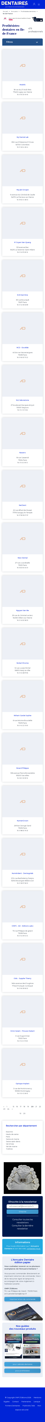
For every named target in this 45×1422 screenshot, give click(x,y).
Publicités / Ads (29, 1406)
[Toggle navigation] (39, 4)
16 (17, 1107)
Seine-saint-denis (13, 1141)
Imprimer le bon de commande (22, 1299)
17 (20, 1107)
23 (4, 1109)
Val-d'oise (10, 1144)
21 (36, 1107)
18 (24, 1107)
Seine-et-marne (12, 1139)
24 (8, 1109)
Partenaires (26, 1402)
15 (13, 1107)
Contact (15, 1402)
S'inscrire (22, 1212)
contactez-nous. (33, 1249)
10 (20, 1113)
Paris (8, 1137)
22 (40, 1107)
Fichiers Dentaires (12, 1406)
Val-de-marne (11, 1146)
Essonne (9, 1132)
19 (28, 1107)
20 (24, 1113)
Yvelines (9, 1149)
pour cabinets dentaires (22, 1364)
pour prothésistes (22, 1371)
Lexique (37, 1402)
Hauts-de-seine (12, 1134)
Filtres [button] (9, 42)
